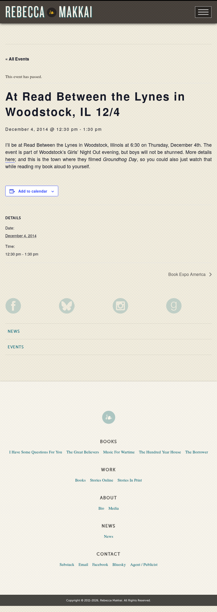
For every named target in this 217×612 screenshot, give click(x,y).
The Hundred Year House (160, 451)
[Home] (108, 417)
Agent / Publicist (143, 564)
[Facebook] (28, 306)
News (14, 331)
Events (16, 347)
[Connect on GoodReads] (189, 306)
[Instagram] (135, 306)
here (10, 158)
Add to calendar (32, 191)
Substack (67, 564)
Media (113, 508)
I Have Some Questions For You (35, 451)
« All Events (17, 59)
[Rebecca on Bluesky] (82, 306)
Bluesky (119, 564)
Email (83, 564)
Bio (101, 508)
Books (80, 480)
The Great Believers (82, 451)
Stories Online (101, 480)
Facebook (100, 564)
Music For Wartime (119, 451)
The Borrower (196, 451)
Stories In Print (129, 480)
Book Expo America (187, 274)
